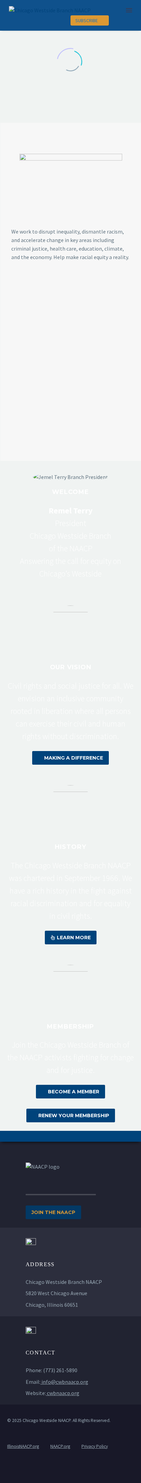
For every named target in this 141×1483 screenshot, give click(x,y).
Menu (129, 10)
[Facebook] (129, 20)
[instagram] (78, 1475)
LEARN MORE (71, 937)
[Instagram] (116, 20)
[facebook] (63, 1475)
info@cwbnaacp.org (64, 1381)
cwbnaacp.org (63, 1393)
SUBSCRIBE (89, 20)
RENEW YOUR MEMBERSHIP (70, 1115)
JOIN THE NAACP (53, 1212)
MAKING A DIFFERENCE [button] (70, 758)
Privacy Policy (94, 1446)
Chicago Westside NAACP (46, 1420)
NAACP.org (60, 1446)
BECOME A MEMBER (70, 1092)
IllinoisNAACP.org (23, 1446)
